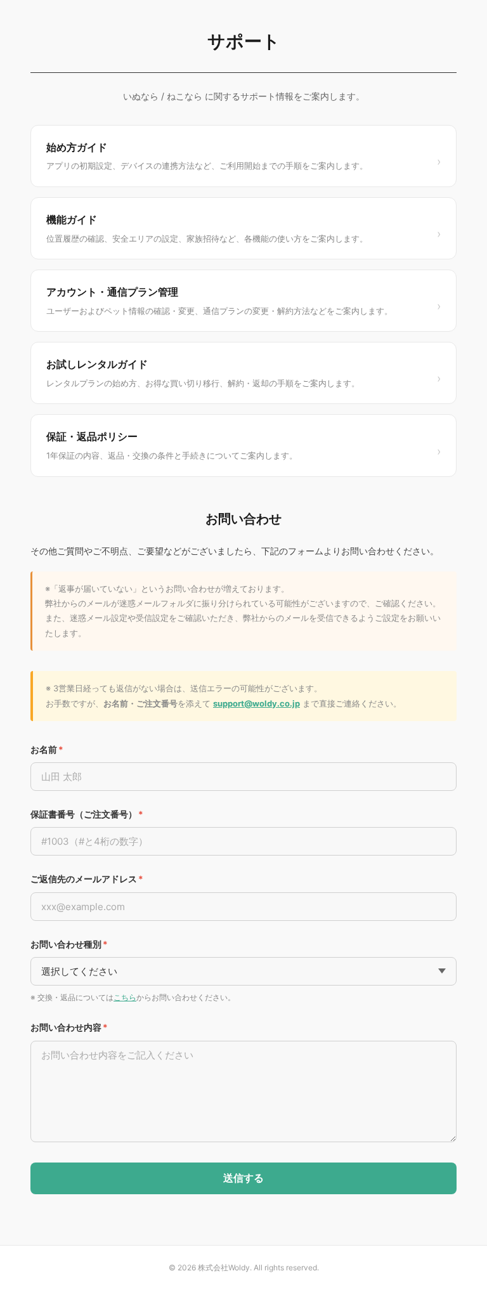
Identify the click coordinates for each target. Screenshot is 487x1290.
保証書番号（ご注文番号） (86, 814)
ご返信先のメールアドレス (86, 878)
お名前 (46, 749)
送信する (243, 1177)
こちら (125, 997)
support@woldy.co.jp (256, 703)
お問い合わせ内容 (69, 1027)
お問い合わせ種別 (69, 944)
